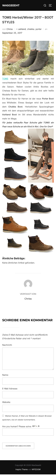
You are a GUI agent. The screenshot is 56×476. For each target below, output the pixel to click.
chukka (30, 29)
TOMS (5, 78)
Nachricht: (7, 345)
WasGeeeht (10, 5)
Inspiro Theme (21, 469)
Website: (6, 402)
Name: (5, 375)
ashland (22, 29)
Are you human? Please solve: (17, 426)
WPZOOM (36, 469)
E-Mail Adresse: (10, 388)
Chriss (10, 29)
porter (39, 29)
